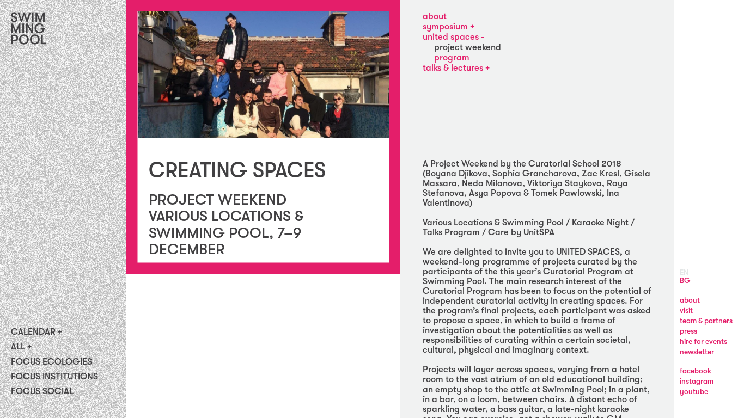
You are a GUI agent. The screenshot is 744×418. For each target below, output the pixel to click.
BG (685, 280)
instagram (696, 381)
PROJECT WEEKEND (467, 47)
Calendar (33, 332)
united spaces (452, 37)
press (688, 331)
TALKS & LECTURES (454, 68)
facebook (695, 371)
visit (686, 310)
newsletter (697, 352)
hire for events (703, 341)
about (435, 16)
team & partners (706, 321)
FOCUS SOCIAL (42, 391)
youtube (694, 392)
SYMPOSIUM (446, 26)
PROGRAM (451, 57)
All (18, 346)
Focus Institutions (54, 376)
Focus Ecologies (51, 361)
